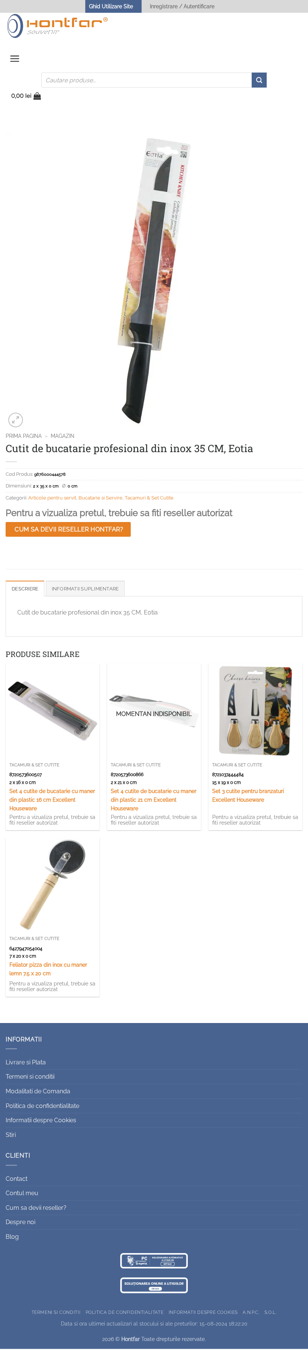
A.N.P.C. (251, 1312)
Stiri (11, 1134)
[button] (15, 60)
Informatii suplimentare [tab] (85, 589)
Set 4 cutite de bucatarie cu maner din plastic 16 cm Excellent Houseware (52, 799)
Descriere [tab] (25, 589)
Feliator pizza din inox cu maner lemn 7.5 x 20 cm (48, 968)
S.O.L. (270, 1312)
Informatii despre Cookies (41, 1120)
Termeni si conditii (30, 1076)
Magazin (62, 436)
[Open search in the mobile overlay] (154, 80)
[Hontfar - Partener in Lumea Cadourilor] (57, 26)
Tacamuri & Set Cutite (149, 498)
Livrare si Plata (26, 1062)
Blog (12, 1236)
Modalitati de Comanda (38, 1091)
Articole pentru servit (52, 498)
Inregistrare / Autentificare (182, 6)
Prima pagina (24, 436)
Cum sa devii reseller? (36, 1207)
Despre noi (20, 1222)
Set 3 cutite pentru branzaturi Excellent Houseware (248, 795)
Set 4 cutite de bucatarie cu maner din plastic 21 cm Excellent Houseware (153, 799)
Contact (16, 1178)
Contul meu (22, 1193)
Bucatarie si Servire (100, 498)
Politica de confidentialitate (42, 1105)
